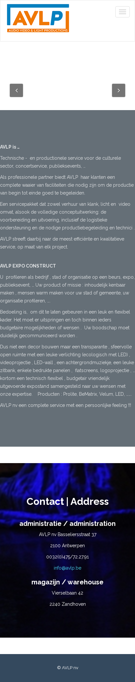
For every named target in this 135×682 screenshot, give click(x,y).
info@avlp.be (67, 568)
